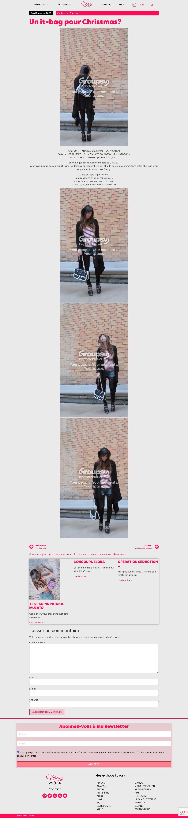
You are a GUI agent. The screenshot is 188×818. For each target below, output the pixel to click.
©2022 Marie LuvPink (25, 816)
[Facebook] (44, 795)
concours (121, 554)
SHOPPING (106, 5)
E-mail (32, 689)
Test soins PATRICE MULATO (46, 606)
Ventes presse (64, 5)
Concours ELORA (89, 562)
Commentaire (37, 642)
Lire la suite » (36, 622)
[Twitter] (49, 795)
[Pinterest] (60, 795)
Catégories (40, 5)
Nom (31, 677)
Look (121, 5)
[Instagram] (55, 795)
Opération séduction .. (138, 564)
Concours (74, 13)
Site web (33, 700)
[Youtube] (65, 795)
